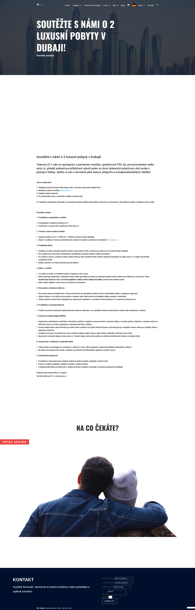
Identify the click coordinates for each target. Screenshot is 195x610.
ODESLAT (109, 601)
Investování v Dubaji (92, 5)
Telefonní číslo (107, 587)
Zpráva (104, 594)
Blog (123, 5)
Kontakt (150, 5)
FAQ (114, 5)
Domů (67, 5)
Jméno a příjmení (108, 578)
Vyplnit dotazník (14, 442)
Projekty (76, 5)
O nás (105, 5)
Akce (140, 5)
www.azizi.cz (65, 190)
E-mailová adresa (108, 582)
